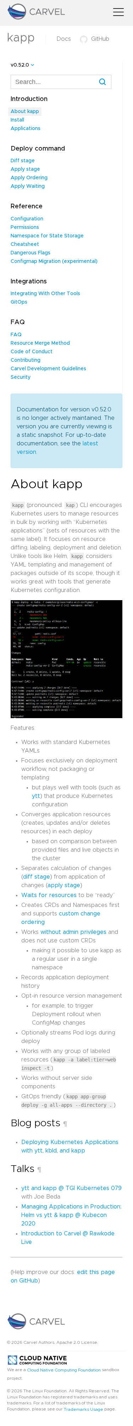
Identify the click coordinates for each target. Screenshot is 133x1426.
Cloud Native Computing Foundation (64, 1370)
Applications (25, 128)
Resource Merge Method (40, 343)
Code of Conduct (31, 351)
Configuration (27, 218)
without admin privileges (73, 932)
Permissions (25, 227)
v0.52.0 (20, 65)
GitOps (19, 302)
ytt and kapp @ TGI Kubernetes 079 (71, 1188)
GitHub (100, 39)
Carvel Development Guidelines (48, 368)
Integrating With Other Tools (45, 293)
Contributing (25, 360)
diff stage (36, 877)
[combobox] (61, 82)
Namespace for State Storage (47, 235)
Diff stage (23, 160)
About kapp (25, 111)
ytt (36, 796)
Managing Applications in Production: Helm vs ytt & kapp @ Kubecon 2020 (71, 1215)
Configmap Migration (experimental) (54, 261)
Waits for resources (49, 895)
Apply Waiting (28, 186)
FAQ (16, 334)
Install (17, 120)
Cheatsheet (25, 244)
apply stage (64, 885)
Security (21, 377)
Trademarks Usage (83, 1409)
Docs (63, 39)
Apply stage (25, 169)
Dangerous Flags (30, 252)
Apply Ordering (29, 177)
